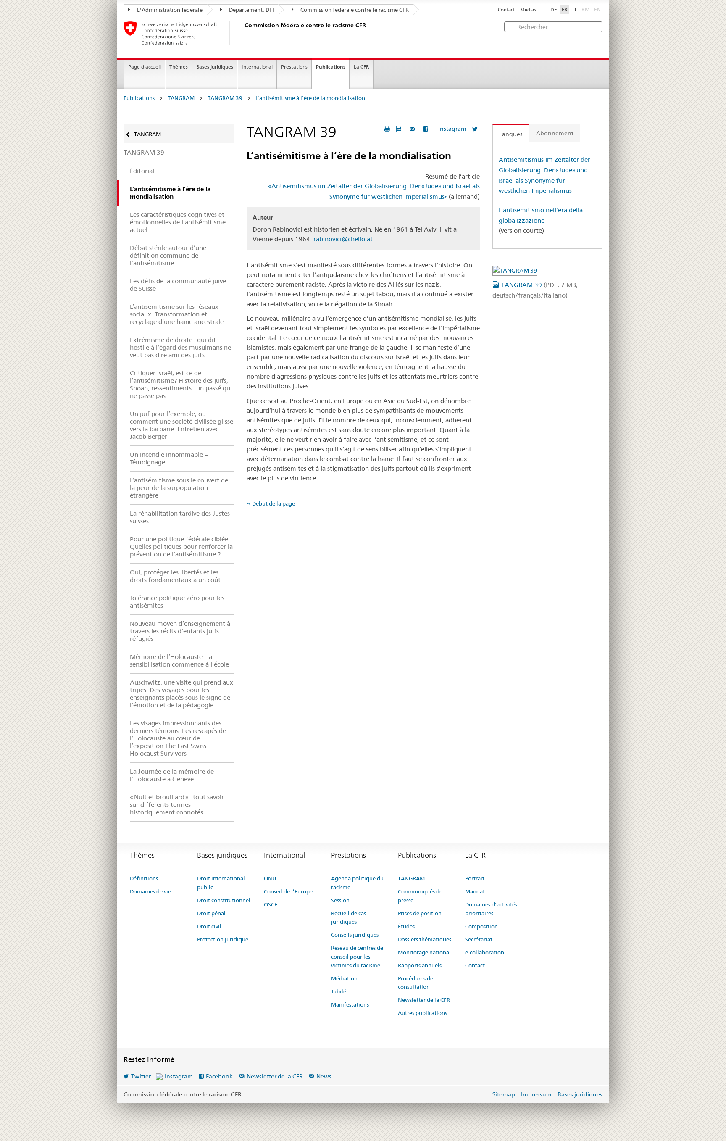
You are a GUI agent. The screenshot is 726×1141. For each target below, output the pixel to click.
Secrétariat (478, 939)
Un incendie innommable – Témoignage (169, 458)
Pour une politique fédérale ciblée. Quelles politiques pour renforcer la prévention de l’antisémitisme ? (181, 546)
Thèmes (178, 66)
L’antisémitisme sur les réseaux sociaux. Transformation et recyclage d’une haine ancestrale (177, 314)
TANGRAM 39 (225, 98)
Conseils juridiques (355, 934)
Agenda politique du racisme (357, 883)
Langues (511, 134)
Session (340, 900)
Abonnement (554, 133)
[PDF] (400, 129)
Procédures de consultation (415, 983)
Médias (528, 10)
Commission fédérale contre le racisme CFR (354, 9)
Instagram (452, 128)
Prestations (294, 66)
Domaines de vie (150, 891)
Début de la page (273, 503)
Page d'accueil (144, 66)
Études (406, 926)
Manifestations (350, 1004)
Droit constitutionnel (223, 900)
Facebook (219, 1076)
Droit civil (209, 926)
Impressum (536, 1094)
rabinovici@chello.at (343, 239)
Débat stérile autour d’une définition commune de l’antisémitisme (168, 255)
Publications (330, 66)
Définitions (144, 878)
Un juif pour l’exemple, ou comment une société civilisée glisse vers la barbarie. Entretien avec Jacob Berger (181, 425)
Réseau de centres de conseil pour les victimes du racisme (357, 956)
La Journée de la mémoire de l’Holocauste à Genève (172, 775)
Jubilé (338, 991)
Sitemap (503, 1094)
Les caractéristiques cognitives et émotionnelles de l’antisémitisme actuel (178, 222)
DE (553, 10)
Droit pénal (211, 913)
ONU (270, 878)
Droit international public (221, 883)
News (323, 1076)
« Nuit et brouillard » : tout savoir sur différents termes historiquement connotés (177, 804)
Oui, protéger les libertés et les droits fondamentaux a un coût (175, 576)
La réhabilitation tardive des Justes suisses (180, 517)
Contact (506, 10)
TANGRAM (181, 98)
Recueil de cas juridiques (348, 917)
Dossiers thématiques (424, 939)
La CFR (361, 66)
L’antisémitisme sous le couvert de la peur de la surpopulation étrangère (179, 487)
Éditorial (142, 171)
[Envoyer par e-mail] (413, 129)
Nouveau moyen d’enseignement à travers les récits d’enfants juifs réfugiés (180, 631)
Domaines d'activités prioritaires (491, 909)
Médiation (344, 978)
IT (574, 10)
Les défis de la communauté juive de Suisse (178, 284)
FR (565, 10)
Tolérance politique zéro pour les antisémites (177, 601)
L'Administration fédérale (169, 9)
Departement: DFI (251, 9)
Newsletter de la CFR (424, 999)
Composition (481, 926)
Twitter (141, 1076)
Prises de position (420, 913)
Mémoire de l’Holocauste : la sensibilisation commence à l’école (179, 660)
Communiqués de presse (420, 896)
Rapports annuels (420, 965)
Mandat (475, 891)
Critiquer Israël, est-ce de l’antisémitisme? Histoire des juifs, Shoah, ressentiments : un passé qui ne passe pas (181, 384)
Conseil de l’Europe (288, 891)
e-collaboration (484, 952)
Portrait (474, 878)
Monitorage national (424, 952)
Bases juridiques (214, 66)
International (257, 66)
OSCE (270, 904)
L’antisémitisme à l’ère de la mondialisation (310, 98)
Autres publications (422, 1012)
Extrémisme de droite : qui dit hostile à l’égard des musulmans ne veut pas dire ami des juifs (180, 347)
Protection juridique (222, 939)
